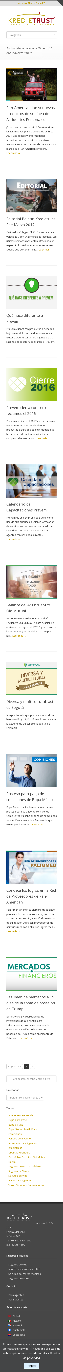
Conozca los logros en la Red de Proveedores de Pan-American (31, 896)
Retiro (12, 1161)
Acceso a (31, 3)
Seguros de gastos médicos (24, 1273)
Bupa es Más (15, 1124)
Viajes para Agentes (20, 1180)
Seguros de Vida (17, 1175)
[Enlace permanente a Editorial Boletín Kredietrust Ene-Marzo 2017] (31, 195)
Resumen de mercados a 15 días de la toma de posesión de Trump (30, 1002)
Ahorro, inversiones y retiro (24, 1269)
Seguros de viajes (18, 1278)
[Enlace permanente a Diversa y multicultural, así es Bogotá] (31, 678)
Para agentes (16, 1295)
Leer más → (13, 153)
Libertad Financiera (19, 1152)
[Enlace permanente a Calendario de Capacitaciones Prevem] (31, 481)
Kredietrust (15, 1147)
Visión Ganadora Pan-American (26, 1185)
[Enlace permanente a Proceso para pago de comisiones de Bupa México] (31, 770)
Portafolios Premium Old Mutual (26, 1157)
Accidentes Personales (21, 1115)
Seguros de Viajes (18, 1171)
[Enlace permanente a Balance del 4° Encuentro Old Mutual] (31, 582)
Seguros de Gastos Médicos (24, 1166)
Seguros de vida (17, 1264)
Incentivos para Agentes (22, 1143)
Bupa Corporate (17, 1120)
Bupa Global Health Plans (22, 1129)
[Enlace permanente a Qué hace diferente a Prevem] (31, 292)
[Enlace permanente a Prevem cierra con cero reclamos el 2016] (31, 384)
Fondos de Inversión (20, 1138)
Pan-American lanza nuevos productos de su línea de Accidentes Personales (30, 113)
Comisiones (15, 1134)
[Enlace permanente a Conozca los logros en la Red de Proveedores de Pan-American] (31, 867)
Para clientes (15, 1299)
